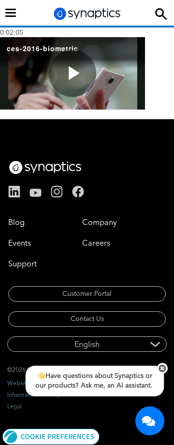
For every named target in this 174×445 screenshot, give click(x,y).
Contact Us (87, 318)
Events (19, 243)
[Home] (88, 14)
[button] (51, 435)
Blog (16, 222)
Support (22, 263)
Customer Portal (87, 293)
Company (99, 222)
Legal (14, 406)
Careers (96, 243)
